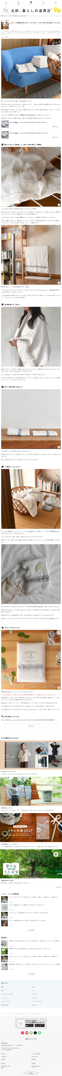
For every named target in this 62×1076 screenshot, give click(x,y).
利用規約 (34, 1059)
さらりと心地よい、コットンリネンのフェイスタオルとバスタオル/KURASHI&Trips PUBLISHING (27, 720)
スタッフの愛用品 (5, 20)
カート (43, 4)
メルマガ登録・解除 (36, 1053)
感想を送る (31, 725)
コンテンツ (31, 4)
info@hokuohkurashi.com (7, 1045)
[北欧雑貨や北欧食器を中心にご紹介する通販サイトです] (31, 10)
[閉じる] (35, 1073)
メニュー (55, 4)
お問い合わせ (35, 1056)
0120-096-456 (19, 1045)
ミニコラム (7, 1013)
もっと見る (31, 930)
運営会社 (3, 1063)
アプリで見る (30, 1073)
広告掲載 (3, 1059)
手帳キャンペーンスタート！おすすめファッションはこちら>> (14, 15)
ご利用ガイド (4, 1056)
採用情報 (34, 1063)
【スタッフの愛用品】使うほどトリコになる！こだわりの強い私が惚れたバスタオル (35, 23)
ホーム (6, 4)
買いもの (18, 4)
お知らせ (3, 1053)
